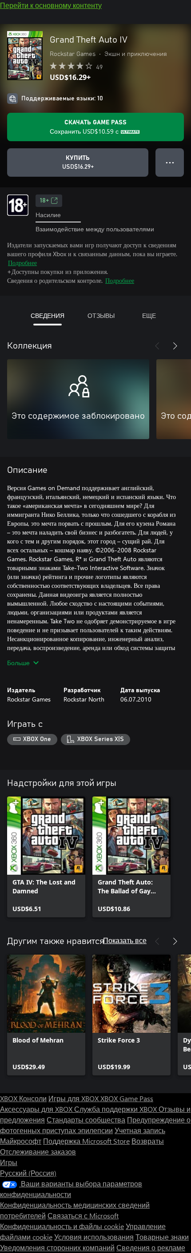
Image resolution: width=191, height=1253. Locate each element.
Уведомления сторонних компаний (57, 1247)
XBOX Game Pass (126, 1098)
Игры (8, 1162)
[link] (46, 857)
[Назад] (157, 346)
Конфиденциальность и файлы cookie (62, 1226)
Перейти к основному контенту (51, 5)
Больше (18, 662)
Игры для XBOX (74, 1098)
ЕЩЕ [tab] (149, 315)
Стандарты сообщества (86, 1119)
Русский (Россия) (28, 1173)
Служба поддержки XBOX (116, 1109)
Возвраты (147, 1141)
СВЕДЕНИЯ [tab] (47, 315)
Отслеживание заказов (38, 1151)
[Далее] (175, 346)
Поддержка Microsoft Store (86, 1141)
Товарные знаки (162, 1236)
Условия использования (94, 1236)
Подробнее (22, 262)
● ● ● (170, 162)
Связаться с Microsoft (83, 1215)
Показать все (125, 940)
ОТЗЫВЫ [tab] (101, 315)
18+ (44, 201)
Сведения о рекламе (150, 1247)
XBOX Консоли (23, 1098)
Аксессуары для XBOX (37, 1109)
